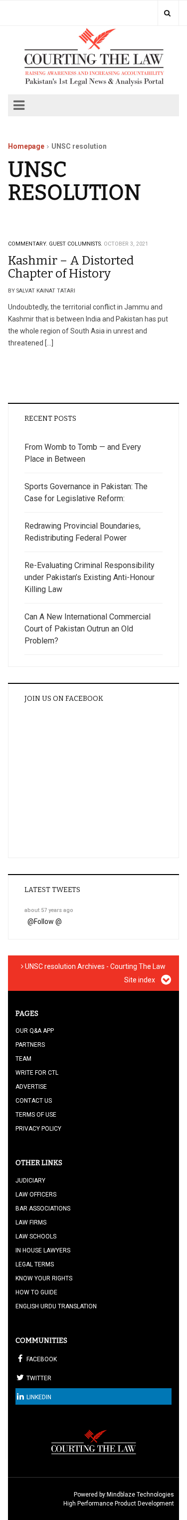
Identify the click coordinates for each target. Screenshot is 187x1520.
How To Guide (36, 1292)
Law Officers (35, 1194)
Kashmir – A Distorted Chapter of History (71, 267)
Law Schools (35, 1236)
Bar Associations (42, 1208)
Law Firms (30, 1222)
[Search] (167, 12)
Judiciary (30, 1180)
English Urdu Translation (56, 1306)
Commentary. (27, 244)
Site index (140, 980)
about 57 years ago (48, 910)
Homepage (26, 146)
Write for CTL (36, 1072)
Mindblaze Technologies (140, 1494)
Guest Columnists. (75, 244)
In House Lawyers (42, 1250)
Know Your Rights (43, 1278)
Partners (30, 1044)
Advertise (31, 1086)
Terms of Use (35, 1114)
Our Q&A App (34, 1030)
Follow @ (48, 921)
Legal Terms (34, 1264)
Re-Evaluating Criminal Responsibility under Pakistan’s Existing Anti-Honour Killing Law (89, 577)
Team (23, 1058)
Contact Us (33, 1100)
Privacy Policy (38, 1128)
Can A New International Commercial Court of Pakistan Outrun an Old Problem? (87, 628)
